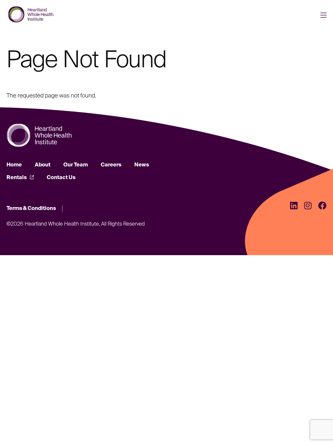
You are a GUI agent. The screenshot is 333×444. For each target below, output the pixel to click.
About (42, 165)
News (141, 165)
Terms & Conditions (31, 208)
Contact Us (61, 177)
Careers (111, 165)
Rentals (17, 177)
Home (14, 165)
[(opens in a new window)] (294, 206)
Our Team (75, 165)
